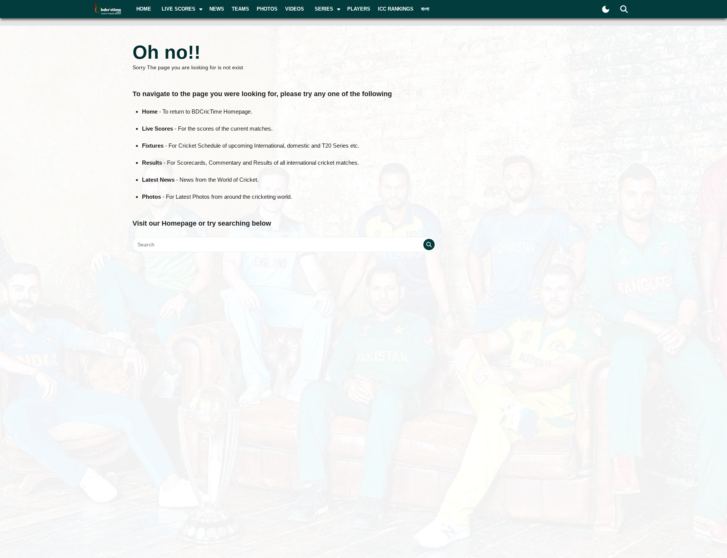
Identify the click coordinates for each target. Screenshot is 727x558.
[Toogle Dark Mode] (606, 9)
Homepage (179, 223)
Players (358, 9)
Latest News (158, 179)
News (216, 9)
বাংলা (425, 9)
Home (143, 9)
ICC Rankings (395, 9)
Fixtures (153, 145)
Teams (240, 9)
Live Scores (157, 128)
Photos (267, 9)
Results (152, 162)
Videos (294, 9)
